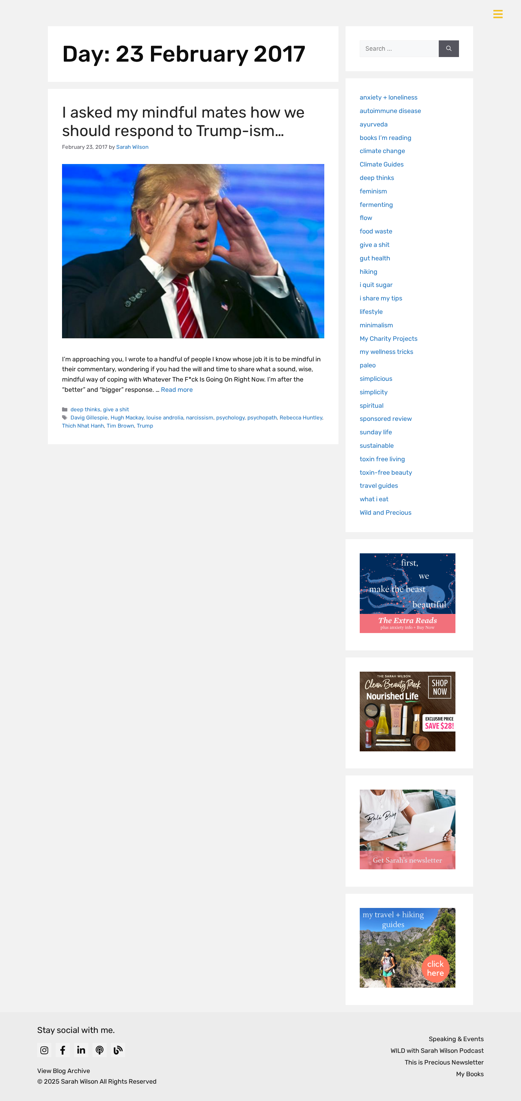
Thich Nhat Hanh (83, 426)
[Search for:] (399, 48)
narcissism (199, 417)
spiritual (371, 406)
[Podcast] (100, 1050)
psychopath (262, 417)
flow (366, 218)
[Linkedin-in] (81, 1050)
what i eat (374, 499)
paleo (368, 365)
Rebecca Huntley (301, 417)
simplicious (376, 379)
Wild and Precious (385, 512)
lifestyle (371, 312)
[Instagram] (44, 1050)
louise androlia (164, 417)
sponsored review (386, 419)
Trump (145, 426)
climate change (382, 151)
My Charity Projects (389, 339)
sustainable (377, 446)
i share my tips (381, 298)
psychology (230, 417)
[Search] (449, 48)
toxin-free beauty (386, 472)
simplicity (374, 392)
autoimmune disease (390, 111)
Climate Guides (382, 164)
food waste (376, 231)
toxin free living (382, 459)
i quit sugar (376, 285)
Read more (177, 390)
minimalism (376, 325)
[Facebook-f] (63, 1050)
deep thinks (85, 409)
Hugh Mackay (127, 417)
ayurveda (374, 124)
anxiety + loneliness (389, 97)
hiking (368, 272)
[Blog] (118, 1050)
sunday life (376, 432)
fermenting (376, 205)
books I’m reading (385, 138)
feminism (373, 191)
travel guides (379, 486)
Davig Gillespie (89, 417)
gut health (375, 258)
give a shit (116, 409)
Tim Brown (120, 426)
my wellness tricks (386, 352)
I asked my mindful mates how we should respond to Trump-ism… (183, 121)
